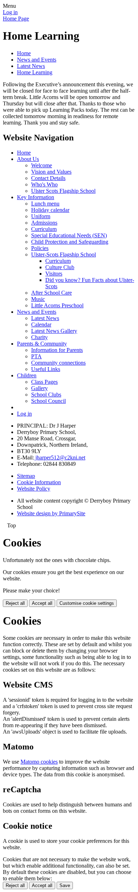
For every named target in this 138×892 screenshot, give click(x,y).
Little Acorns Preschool (57, 305)
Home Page (16, 19)
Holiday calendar (50, 210)
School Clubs (46, 395)
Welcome (41, 165)
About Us (28, 159)
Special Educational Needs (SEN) (69, 235)
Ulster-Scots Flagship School (63, 254)
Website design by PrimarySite (51, 513)
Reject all (15, 603)
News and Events (36, 60)
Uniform (40, 216)
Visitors (53, 274)
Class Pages (44, 382)
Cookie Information (39, 482)
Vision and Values (51, 172)
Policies (39, 248)
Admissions (44, 223)
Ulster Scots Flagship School (63, 191)
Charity (39, 337)
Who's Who (44, 184)
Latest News (31, 66)
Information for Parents (57, 350)
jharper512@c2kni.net (59, 457)
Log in (10, 12)
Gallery (39, 388)
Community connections (58, 363)
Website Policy (33, 489)
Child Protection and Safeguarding (69, 242)
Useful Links (45, 369)
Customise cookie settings (86, 603)
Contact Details (48, 178)
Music (38, 299)
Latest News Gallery (54, 331)
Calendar (41, 325)
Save (64, 885)
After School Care (51, 293)
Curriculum (44, 229)
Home (24, 53)
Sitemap (26, 476)
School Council (48, 401)
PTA (36, 356)
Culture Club (59, 267)
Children (26, 375)
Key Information (35, 197)
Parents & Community (42, 344)
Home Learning (34, 72)
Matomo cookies (39, 762)
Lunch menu (45, 204)
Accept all (42, 603)
